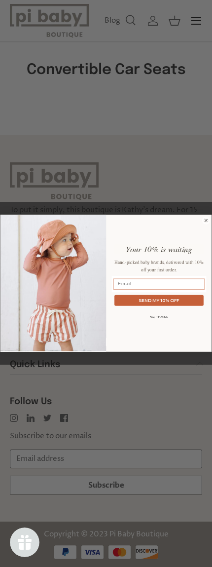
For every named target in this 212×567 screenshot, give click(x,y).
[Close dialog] (206, 220)
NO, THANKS (159, 317)
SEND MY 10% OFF (159, 300)
